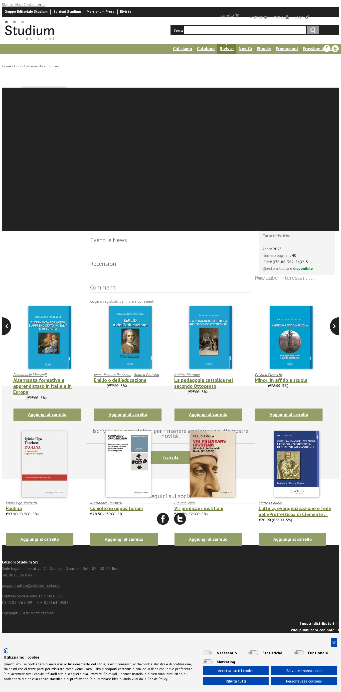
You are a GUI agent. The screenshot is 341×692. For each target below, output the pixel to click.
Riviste (125, 11)
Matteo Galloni (270, 502)
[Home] (30, 41)
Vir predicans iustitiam (198, 508)
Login (299, 16)
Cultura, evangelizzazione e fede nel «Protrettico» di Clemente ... (295, 511)
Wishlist (256, 16)
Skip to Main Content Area (23, 4)
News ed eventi (33, 58)
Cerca (178, 30)
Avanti (6, 326)
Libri (17, 66)
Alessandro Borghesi (106, 502)
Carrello (227, 15)
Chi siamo (182, 48)
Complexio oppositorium (116, 508)
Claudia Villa (184, 502)
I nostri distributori (317, 623)
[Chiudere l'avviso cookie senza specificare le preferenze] (334, 642)
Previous (334, 326)
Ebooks (264, 48)
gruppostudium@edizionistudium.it (31, 585)
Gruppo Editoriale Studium (26, 11)
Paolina (14, 508)
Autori (7, 58)
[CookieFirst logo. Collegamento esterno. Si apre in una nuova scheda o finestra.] (6, 651)
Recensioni (65, 58)
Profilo (278, 16)
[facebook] (327, 48)
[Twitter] (335, 48)
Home (6, 66)
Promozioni (287, 48)
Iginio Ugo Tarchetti (21, 502)
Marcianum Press (100, 11)
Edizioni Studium (67, 11)
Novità (245, 48)
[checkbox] (208, 652)
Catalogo (206, 48)
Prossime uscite (318, 48)
